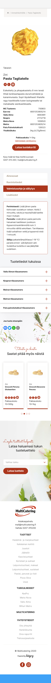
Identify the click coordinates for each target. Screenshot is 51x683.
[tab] (25, 272)
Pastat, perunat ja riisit (25, 573)
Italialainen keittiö (25, 544)
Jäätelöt (25, 552)
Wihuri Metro (25, 606)
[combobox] (25, 462)
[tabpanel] (13, 385)
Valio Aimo (25, 602)
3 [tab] (26, 413)
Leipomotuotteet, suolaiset (25, 569)
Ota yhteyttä (25, 625)
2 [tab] (24, 413)
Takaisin (7, 68)
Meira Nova (25, 597)
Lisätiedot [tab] (12, 195)
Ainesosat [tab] (12, 176)
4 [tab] (29, 413)
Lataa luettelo (15, 470)
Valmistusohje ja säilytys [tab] (21, 188)
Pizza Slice (25, 577)
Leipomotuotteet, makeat (25, 565)
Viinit (25, 582)
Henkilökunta (25, 630)
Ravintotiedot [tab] (14, 182)
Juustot (25, 548)
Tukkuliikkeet (25, 588)
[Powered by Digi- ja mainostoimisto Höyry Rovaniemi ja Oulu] (25, 655)
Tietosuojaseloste (25, 638)
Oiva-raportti (25, 634)
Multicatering (25, 612)
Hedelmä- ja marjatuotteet (25, 540)
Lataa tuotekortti (25, 147)
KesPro (25, 593)
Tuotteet (25, 534)
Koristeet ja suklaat (25, 561)
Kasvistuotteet (25, 556)
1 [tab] (21, 413)
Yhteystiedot (25, 620)
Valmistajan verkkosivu (25, 140)
